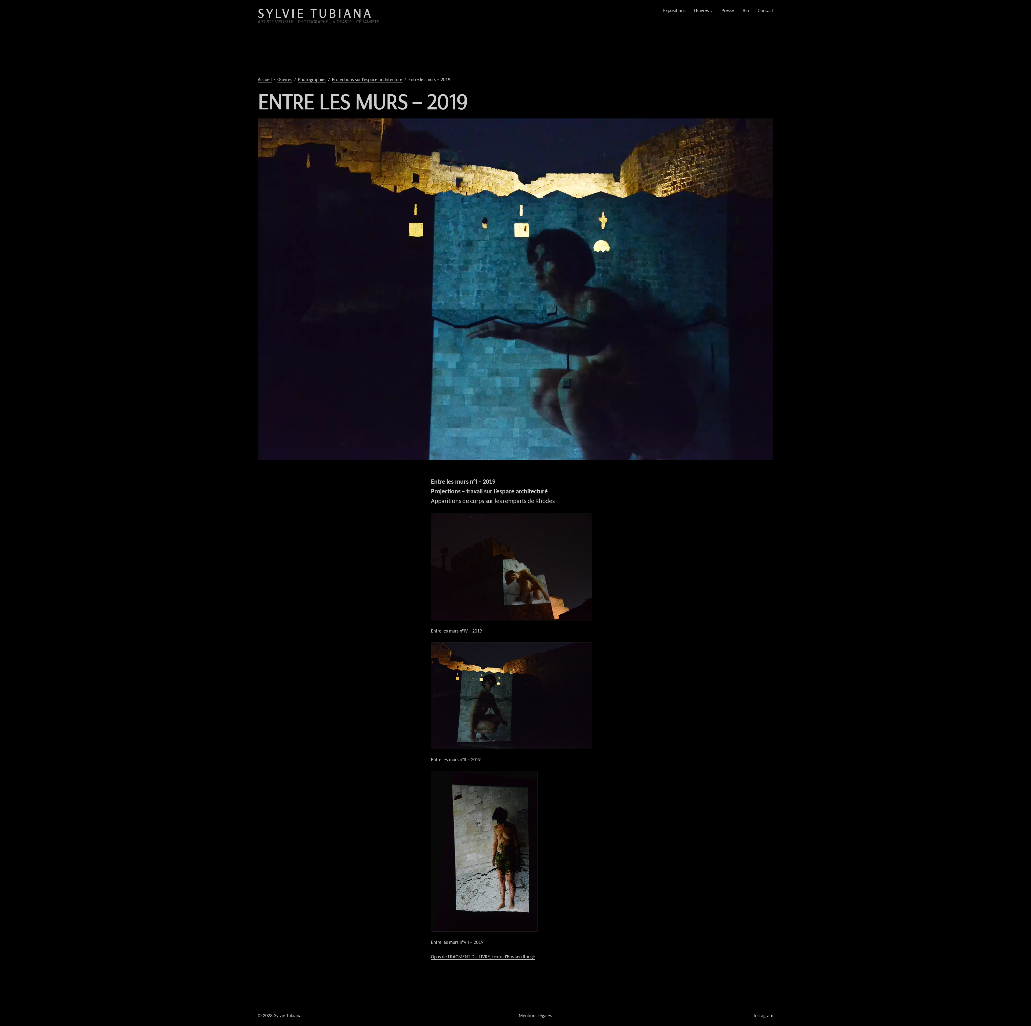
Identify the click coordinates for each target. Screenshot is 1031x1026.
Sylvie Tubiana (315, 13)
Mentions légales (535, 1015)
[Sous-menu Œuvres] (711, 10)
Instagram (763, 1015)
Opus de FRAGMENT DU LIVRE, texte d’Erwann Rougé (483, 957)
